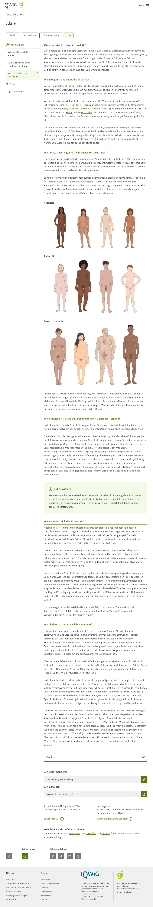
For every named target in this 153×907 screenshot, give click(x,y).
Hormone (103, 539)
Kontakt (44, 887)
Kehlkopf (81, 393)
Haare (127, 576)
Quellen (50, 757)
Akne (60, 611)
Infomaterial (46, 895)
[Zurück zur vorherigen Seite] (9, 856)
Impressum (11, 899)
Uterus (102, 451)
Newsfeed (91, 833)
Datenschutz (46, 891)
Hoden (69, 112)
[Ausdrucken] (25, 856)
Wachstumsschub (136, 158)
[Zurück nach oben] (144, 868)
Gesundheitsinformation (17, 883)
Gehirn (112, 104)
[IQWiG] (90, 875)
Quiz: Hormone (16, 91)
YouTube (105, 833)
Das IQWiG (11, 879)
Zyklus (68, 459)
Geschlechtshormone (79, 108)
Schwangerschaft (103, 467)
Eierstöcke (86, 112)
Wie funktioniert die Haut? (18, 53)
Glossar (44, 899)
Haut (69, 542)
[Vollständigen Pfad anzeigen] (14, 14)
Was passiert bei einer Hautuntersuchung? (19, 64)
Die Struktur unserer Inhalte (18, 887)
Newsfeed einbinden (50, 883)
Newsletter (74, 833)
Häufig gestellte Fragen (16, 895)
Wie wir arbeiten (13, 891)
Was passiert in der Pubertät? (17, 75)
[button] (53, 856)
